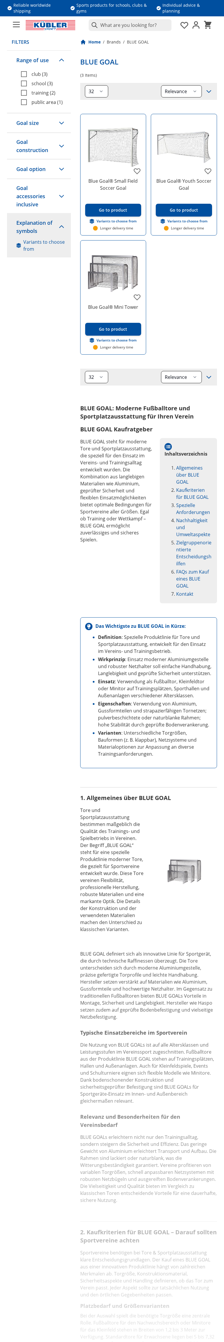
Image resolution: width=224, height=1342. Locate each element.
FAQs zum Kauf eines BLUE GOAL (192, 579)
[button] (39, 60)
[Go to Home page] (50, 25)
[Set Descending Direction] (208, 91)
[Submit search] (93, 25)
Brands (114, 42)
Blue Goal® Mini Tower (113, 307)
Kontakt (184, 594)
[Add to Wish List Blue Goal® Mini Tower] (137, 297)
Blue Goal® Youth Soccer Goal (183, 184)
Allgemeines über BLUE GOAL (189, 475)
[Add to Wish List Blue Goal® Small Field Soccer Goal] (137, 171)
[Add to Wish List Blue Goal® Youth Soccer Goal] (208, 171)
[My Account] (196, 25)
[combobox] (130, 25)
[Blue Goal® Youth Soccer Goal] (184, 147)
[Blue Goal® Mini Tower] (113, 273)
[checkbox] (43, 74)
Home (94, 42)
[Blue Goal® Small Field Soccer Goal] (113, 147)
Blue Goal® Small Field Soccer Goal (113, 184)
